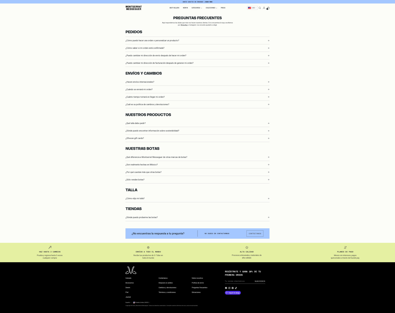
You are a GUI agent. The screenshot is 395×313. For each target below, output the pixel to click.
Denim (127, 288)
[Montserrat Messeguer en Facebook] (226, 288)
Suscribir (260, 281)
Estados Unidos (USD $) (142, 302)
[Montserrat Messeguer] (133, 8)
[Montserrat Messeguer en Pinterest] (232, 288)
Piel (126, 292)
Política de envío (198, 283)
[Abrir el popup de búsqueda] (260, 8)
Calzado (128, 278)
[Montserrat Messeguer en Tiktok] (236, 288)
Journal (128, 297)
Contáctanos (163, 278)
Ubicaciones (196, 292)
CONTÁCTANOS (255, 233)
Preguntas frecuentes (199, 288)
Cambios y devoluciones (167, 288)
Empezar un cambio (166, 283)
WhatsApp (184, 25)
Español (127, 302)
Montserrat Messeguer (142, 305)
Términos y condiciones (167, 292)
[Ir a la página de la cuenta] (264, 8)
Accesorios (129, 283)
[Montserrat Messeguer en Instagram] (229, 288)
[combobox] (252, 8)
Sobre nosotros (197, 278)
